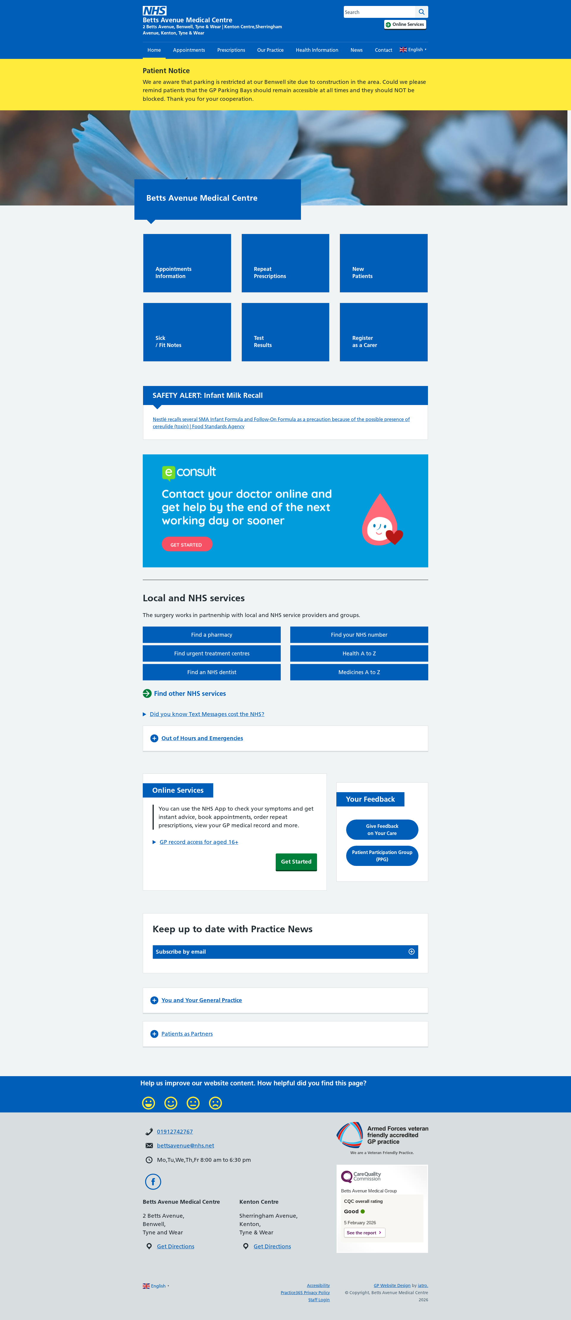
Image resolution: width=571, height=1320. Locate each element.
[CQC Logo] (361, 1181)
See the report (361, 1232)
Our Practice (270, 50)
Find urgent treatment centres (212, 653)
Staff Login (319, 1299)
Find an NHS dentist (211, 672)
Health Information (317, 50)
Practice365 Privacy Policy (305, 1292)
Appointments (189, 50)
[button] (203, 714)
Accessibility (318, 1285)
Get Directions (175, 1246)
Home (154, 50)
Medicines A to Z (359, 672)
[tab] (285, 952)
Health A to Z (359, 653)
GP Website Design (392, 1285)
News (357, 50)
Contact (383, 50)
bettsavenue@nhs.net (185, 1145)
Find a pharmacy (211, 634)
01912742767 (175, 1131)
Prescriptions (231, 50)
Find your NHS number (359, 634)
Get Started (296, 861)
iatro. (423, 1285)
